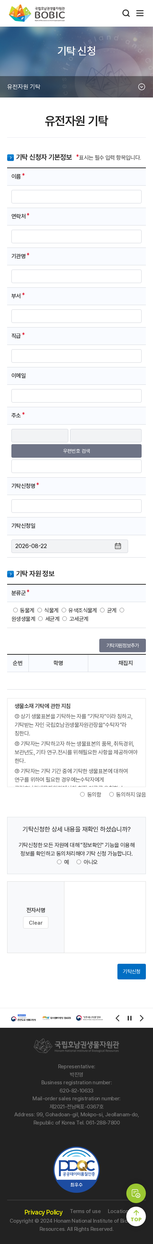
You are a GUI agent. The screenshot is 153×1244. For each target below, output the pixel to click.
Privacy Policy (44, 1212)
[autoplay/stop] (129, 1018)
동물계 (27, 610)
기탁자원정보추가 (122, 645)
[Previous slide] (117, 1018)
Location (118, 1211)
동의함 (94, 794)
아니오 (91, 862)
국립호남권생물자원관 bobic (42, 13)
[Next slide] (141, 1018)
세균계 (52, 619)
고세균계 (79, 619)
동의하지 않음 (131, 794)
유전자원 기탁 (24, 86)
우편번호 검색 (76, 451)
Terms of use (85, 1211)
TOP (136, 1219)
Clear (36, 923)
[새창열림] (23, 1018)
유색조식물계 (82, 610)
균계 (112, 610)
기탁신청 (132, 971)
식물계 (51, 610)
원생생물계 (23, 619)
